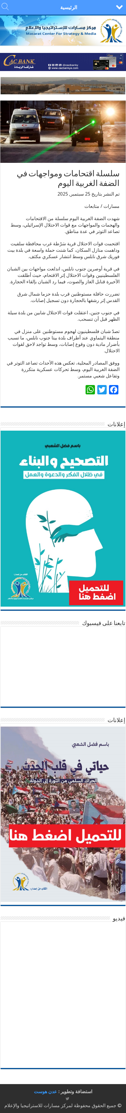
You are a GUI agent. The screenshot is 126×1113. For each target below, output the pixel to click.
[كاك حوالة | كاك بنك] (63, 61)
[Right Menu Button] (119, 6)
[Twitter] (67, 1098)
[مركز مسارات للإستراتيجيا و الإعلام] (63, 30)
